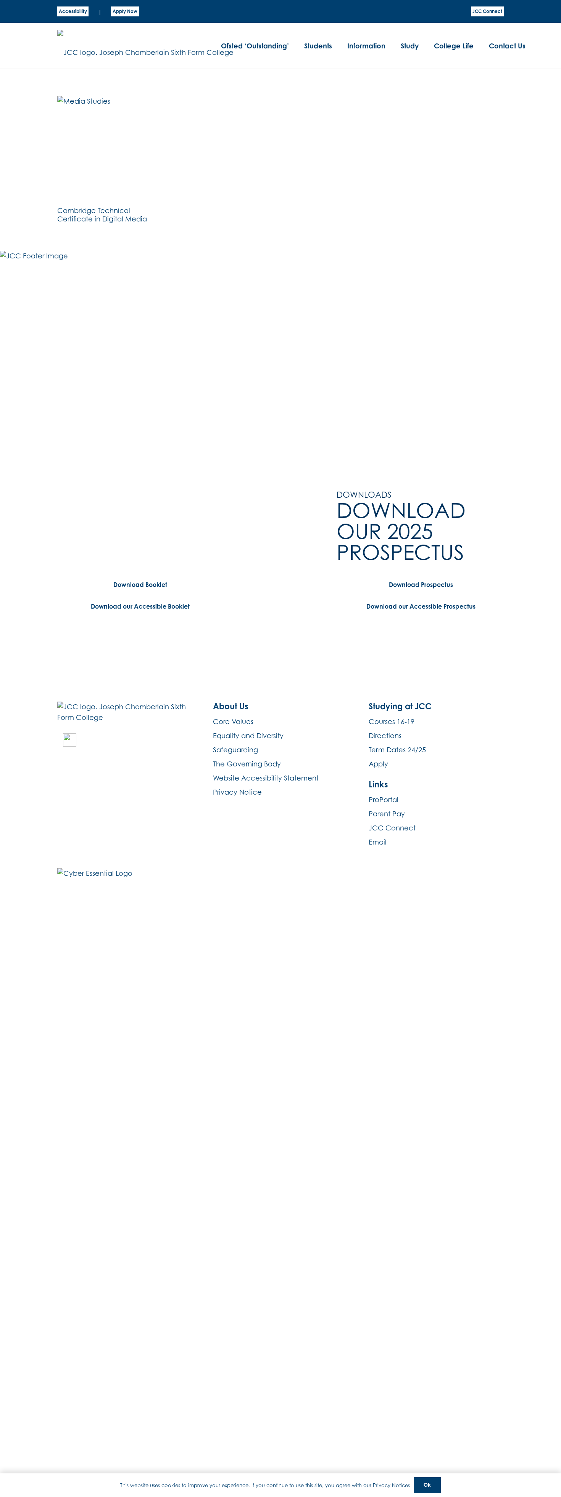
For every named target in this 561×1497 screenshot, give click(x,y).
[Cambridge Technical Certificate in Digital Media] (105, 149)
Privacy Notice (237, 792)
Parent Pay (387, 814)
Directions (385, 736)
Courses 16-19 (391, 722)
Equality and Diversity (248, 736)
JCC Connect (392, 828)
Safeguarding (235, 750)
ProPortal (383, 800)
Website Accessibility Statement (266, 778)
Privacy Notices (391, 1485)
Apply (378, 764)
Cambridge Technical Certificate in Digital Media (102, 215)
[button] (336, 46)
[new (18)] (69, 740)
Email (378, 842)
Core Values (233, 722)
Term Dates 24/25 (397, 750)
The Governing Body (247, 764)
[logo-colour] (145, 46)
